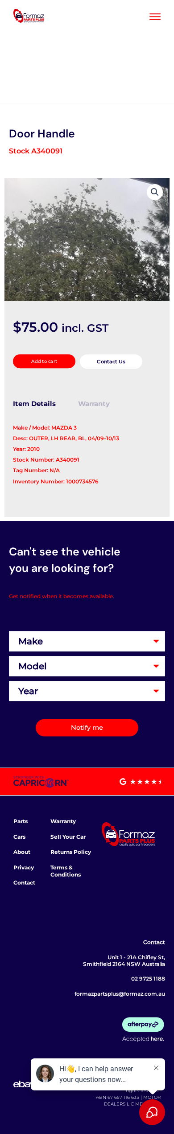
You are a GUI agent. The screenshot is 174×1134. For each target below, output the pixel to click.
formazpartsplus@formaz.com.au (120, 993)
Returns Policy (70, 851)
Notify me (87, 728)
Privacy (23, 867)
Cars (19, 836)
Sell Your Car (68, 836)
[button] (155, 192)
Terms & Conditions (65, 871)
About (21, 851)
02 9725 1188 (148, 978)
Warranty (63, 821)
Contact (24, 882)
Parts (20, 821)
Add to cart (44, 361)
